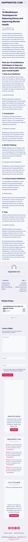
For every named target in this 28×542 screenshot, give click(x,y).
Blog (3, 9)
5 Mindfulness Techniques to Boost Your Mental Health (7, 285)
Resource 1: (9, 444)
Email (5, 365)
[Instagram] (12, 528)
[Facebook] (9, 528)
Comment (6, 337)
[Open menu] (25, 3)
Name (5, 358)
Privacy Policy (8, 533)
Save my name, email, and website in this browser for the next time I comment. (15, 370)
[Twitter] (15, 528)
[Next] (24, 310)
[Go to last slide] (4, 310)
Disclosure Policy (19, 533)
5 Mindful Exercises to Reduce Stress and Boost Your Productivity (20, 286)
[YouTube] (18, 528)
